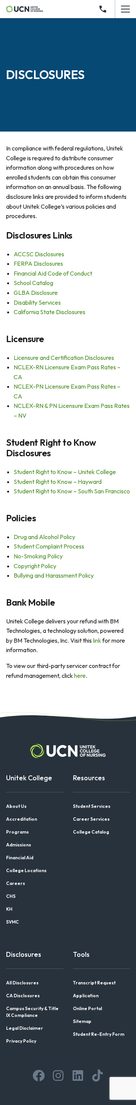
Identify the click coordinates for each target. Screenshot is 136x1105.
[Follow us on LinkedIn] (78, 1075)
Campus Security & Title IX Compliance (32, 1012)
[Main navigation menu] (125, 9)
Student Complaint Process (49, 546)
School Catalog (33, 283)
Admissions (18, 845)
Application (86, 995)
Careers (15, 883)
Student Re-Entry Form (98, 1034)
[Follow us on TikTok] (97, 1075)
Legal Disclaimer (24, 1028)
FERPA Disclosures (38, 263)
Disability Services (37, 302)
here (80, 675)
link (97, 640)
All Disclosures (22, 983)
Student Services (91, 806)
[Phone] (103, 9)
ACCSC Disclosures (39, 254)
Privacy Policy (21, 1041)
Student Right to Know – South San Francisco (72, 491)
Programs (17, 832)
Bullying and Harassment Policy (54, 575)
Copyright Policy (35, 566)
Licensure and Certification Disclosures (64, 357)
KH (9, 909)
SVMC (12, 922)
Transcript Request (94, 983)
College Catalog (91, 832)
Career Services (91, 819)
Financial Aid (19, 857)
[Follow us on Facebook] (38, 1075)
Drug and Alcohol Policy (44, 537)
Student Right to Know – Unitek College (65, 472)
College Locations (26, 870)
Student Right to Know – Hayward (58, 481)
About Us (16, 806)
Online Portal (87, 1008)
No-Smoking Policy (38, 556)
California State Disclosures (49, 312)
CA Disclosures (23, 995)
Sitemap (82, 1021)
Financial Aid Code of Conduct (53, 273)
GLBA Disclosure (36, 292)
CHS (10, 896)
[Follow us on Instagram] (58, 1075)
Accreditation (21, 819)
